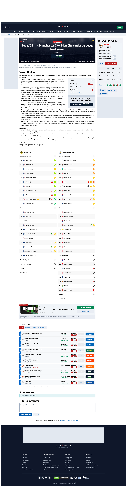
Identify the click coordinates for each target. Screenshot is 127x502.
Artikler (52, 32)
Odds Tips (24, 458)
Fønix (25, 65)
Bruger (34, 328)
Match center (23, 39)
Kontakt (88, 458)
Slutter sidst (28, 381)
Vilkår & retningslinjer (92, 465)
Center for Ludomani (27, 470)
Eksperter (24, 465)
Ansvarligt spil (68, 470)
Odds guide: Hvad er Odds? (72, 467)
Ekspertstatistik (111, 63)
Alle (21, 328)
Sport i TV (73, 32)
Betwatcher (81, 32)
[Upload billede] (37, 414)
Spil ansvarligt (49, 23)
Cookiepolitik (89, 470)
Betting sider (46, 458)
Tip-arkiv (113, 90)
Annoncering (89, 462)
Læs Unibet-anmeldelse (76, 93)
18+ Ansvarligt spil (70, 483)
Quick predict (42, 328)
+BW (92, 40)
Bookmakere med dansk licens (51, 465)
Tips (10, 34)
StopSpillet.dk (79, 23)
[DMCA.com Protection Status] (61, 477)
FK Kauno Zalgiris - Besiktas (32, 355)
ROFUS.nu (60, 23)
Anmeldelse (85, 311)
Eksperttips (22, 32)
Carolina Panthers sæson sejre (33, 371)
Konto (119, 27)
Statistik (89, 32)
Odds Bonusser (47, 460)
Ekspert (27, 328)
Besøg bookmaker (86, 307)
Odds (29, 32)
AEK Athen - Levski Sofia (31, 344)
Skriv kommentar (26, 415)
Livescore (66, 32)
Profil (103, 90)
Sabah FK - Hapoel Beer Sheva (33, 333)
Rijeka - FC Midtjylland (30, 360)
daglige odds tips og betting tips (69, 420)
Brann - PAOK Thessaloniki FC (33, 349)
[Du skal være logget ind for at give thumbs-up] (49, 65)
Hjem (6, 34)
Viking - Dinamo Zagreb (31, 338)
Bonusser (45, 32)
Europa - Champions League (32, 61)
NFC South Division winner (32, 376)
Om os (88, 460)
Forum (59, 32)
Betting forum (68, 458)
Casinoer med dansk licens (50, 467)
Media (112, 32)
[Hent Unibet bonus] (29, 309)
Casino (106, 32)
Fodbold (22, 61)
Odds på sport (25, 460)
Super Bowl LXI (28, 365)
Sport (15, 32)
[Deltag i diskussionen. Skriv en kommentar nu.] (57, 407)
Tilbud (44, 470)
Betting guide (98, 32)
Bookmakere (36, 32)
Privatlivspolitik (90, 467)
